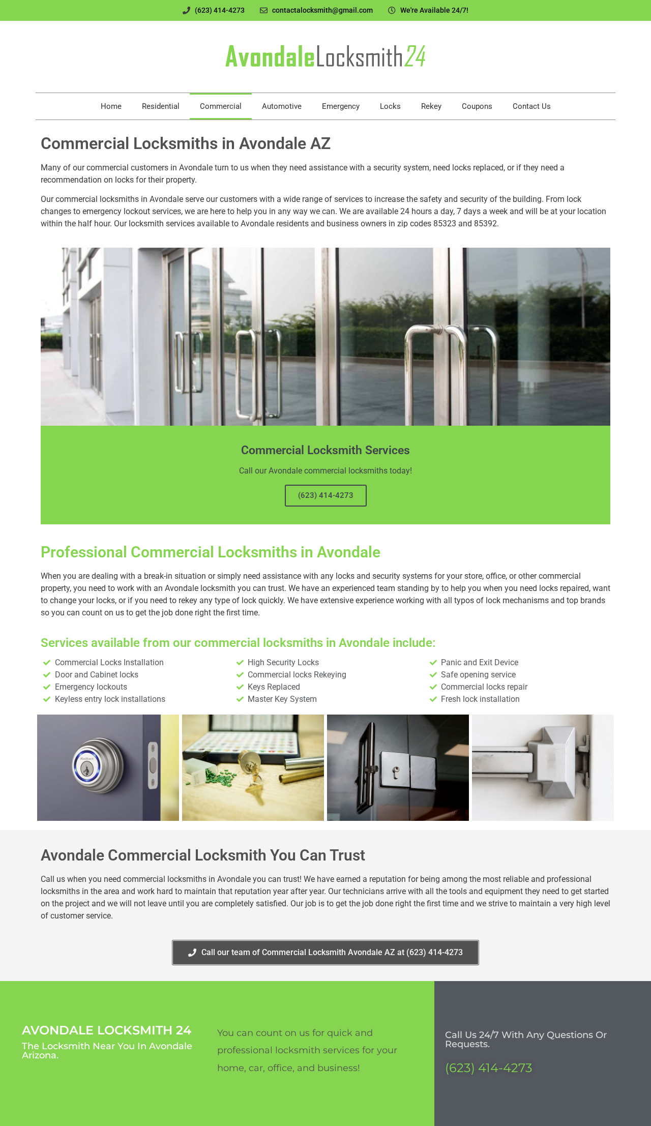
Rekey (431, 106)
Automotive (282, 106)
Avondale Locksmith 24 (106, 1030)
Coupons (477, 106)
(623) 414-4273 (325, 495)
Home (111, 106)
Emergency (341, 106)
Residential (161, 106)
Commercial (221, 106)
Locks (390, 106)
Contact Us (532, 106)
